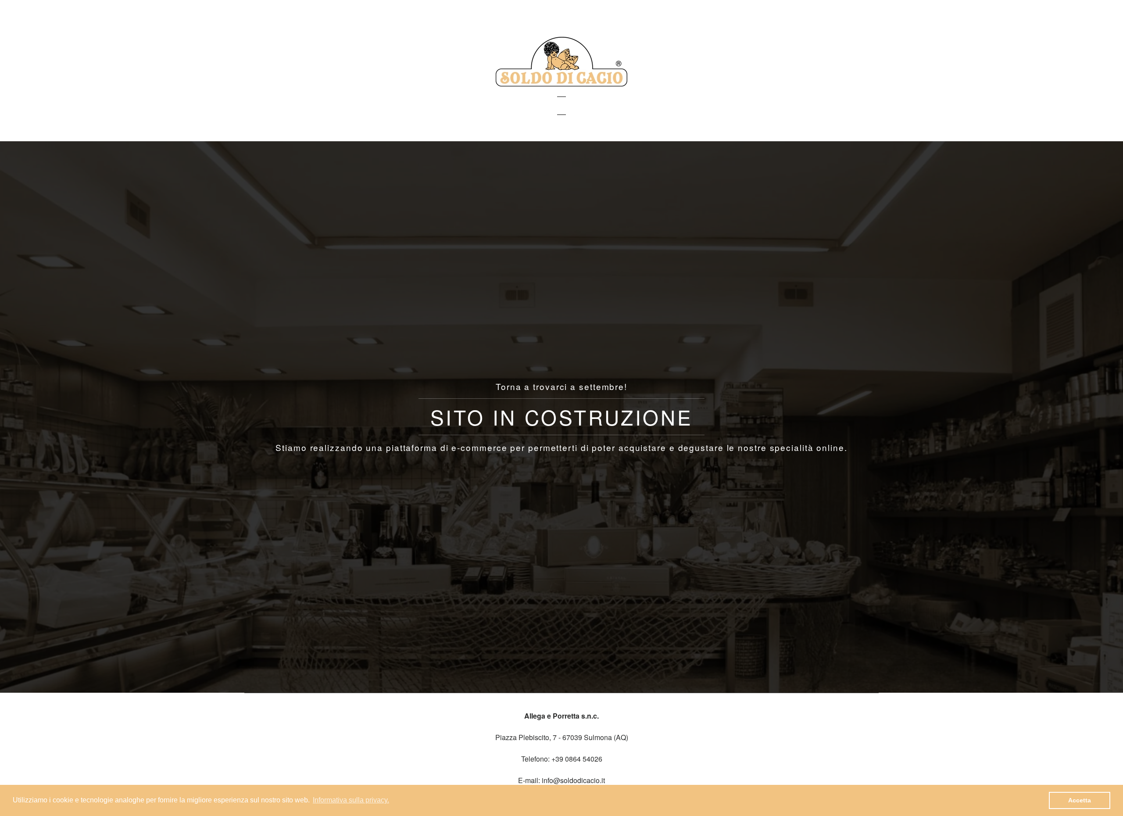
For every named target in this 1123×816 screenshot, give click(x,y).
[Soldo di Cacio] (561, 84)
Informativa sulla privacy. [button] (351, 800)
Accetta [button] (1079, 800)
